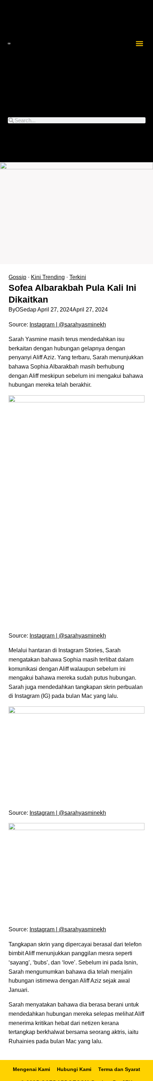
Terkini (77, 277)
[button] (139, 43)
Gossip (17, 277)
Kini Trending (48, 277)
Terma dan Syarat (119, 1069)
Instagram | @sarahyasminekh (68, 324)
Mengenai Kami (31, 1069)
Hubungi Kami (74, 1069)
